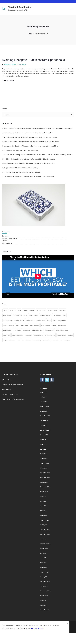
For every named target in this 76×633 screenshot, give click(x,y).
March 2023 (43, 567)
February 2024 (44, 520)
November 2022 (45, 581)
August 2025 (44, 435)
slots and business (27, 340)
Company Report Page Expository (12, 384)
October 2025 (44, 425)
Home (30, 34)
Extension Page (6, 380)
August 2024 (44, 491)
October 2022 (44, 586)
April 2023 (43, 562)
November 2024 (45, 477)
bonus (19, 310)
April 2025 (43, 454)
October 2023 (44, 539)
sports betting (37, 340)
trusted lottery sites (66, 340)
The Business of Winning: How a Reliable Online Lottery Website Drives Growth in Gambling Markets (37, 155)
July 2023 (43, 553)
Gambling (5, 241)
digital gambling (7, 315)
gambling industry (7, 320)
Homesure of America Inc (10, 394)
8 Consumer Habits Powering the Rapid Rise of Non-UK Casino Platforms (28, 176)
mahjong (54, 325)
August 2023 (44, 548)
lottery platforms (34, 325)
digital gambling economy (20, 315)
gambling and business (60, 315)
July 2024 (43, 496)
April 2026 (43, 397)
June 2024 (43, 501)
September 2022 (45, 591)
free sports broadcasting (46, 315)
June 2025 (43, 444)
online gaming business (62, 330)
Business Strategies (53, 310)
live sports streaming (8, 325)
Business (5, 236)
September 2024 (45, 487)
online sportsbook (10, 64)
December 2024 (45, 473)
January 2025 (44, 468)
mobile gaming (7, 330)
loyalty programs (45, 325)
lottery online (24, 325)
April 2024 (43, 510)
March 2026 (43, 402)
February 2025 (44, 463)
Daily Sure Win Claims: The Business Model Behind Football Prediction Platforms (30, 142)
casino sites (63, 310)
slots (19, 340)
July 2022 (43, 600)
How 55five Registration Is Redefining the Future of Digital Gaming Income (28, 159)
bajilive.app (13, 310)
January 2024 (44, 524)
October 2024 (44, 482)
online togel (28, 335)
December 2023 (45, 529)
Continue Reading (8, 80)
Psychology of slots (50, 335)
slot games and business (9, 340)
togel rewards (55, 340)
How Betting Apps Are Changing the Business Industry (21, 172)
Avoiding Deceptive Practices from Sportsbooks (33, 59)
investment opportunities (59, 320)
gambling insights (19, 320)
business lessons (41, 310)
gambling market (30, 320)
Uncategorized (7, 243)
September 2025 (45, 430)
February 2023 (44, 572)
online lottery (6, 335)
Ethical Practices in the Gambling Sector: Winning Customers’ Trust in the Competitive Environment (37, 128)
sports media (46, 340)
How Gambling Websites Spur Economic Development (21, 150)
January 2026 (44, 411)
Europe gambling (33, 315)
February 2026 (44, 406)
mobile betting (62, 325)
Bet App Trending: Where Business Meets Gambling (20, 168)
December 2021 (45, 610)
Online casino (26, 330)
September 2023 (45, 543)
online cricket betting (37, 330)
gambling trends (41, 320)
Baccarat (5, 310)
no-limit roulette (17, 330)
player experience (38, 335)
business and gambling (29, 310)
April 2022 (43, 605)
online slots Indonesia (17, 335)
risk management (61, 335)
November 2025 (45, 420)
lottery (17, 325)
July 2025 (43, 439)
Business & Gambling (9, 238)
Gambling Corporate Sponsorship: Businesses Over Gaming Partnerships (27, 133)
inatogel (49, 320)
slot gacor (70, 335)
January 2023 (44, 577)
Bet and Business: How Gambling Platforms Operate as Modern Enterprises (28, 163)
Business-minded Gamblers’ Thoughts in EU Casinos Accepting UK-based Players (30, 146)
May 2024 (43, 506)
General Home (6, 389)
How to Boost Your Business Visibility (13, 399)
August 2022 (44, 595)
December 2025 (45, 416)
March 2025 (43, 458)
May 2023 (43, 558)
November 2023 (45, 534)
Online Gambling (49, 330)
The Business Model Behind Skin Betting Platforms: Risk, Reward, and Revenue (29, 137)
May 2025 (43, 449)
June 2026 (43, 392)
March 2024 (43, 515)
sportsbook (22, 64)
